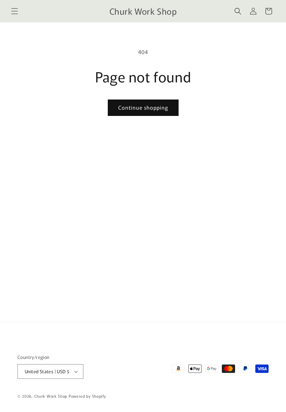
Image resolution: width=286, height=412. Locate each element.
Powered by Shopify (87, 396)
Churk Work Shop (51, 396)
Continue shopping (143, 107)
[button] (14, 11)
